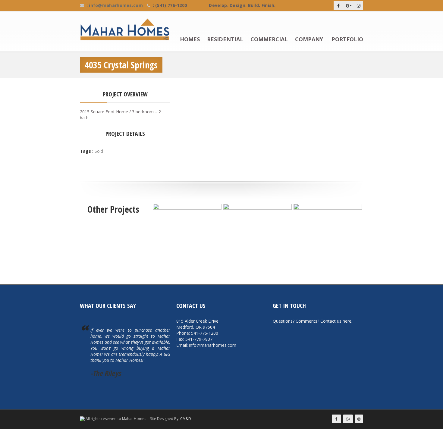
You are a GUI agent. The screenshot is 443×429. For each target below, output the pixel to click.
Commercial (269, 39)
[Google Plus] (348, 5)
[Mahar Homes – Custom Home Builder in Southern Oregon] (127, 29)
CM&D (185, 418)
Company (309, 39)
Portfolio (347, 39)
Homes (190, 39)
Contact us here (335, 321)
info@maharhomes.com (116, 5)
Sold (99, 151)
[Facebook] (338, 5)
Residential (225, 39)
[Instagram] (358, 5)
